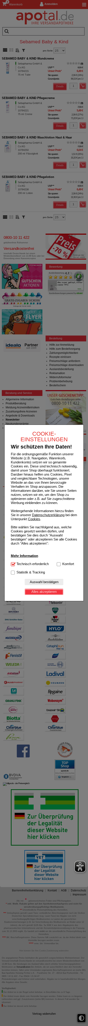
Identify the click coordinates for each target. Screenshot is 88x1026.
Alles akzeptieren (44, 592)
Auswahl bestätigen (44, 582)
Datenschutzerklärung (48, 515)
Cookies (34, 519)
